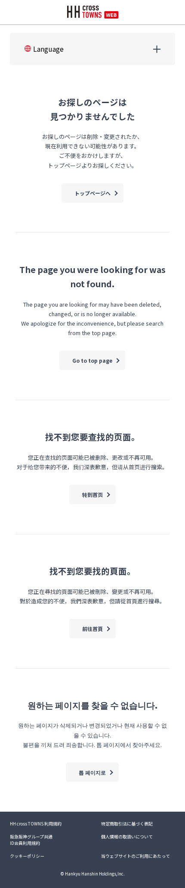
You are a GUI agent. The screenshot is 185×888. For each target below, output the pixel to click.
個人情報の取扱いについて (127, 836)
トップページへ (92, 193)
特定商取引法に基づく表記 (127, 823)
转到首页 (92, 494)
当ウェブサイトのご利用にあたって (135, 856)
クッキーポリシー (27, 856)
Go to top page (92, 360)
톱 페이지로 (92, 772)
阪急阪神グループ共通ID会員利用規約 (31, 839)
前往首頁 (92, 628)
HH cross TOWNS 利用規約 (36, 823)
